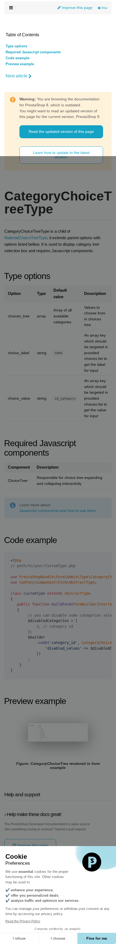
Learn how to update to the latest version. (61, 154)
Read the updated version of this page (61, 131)
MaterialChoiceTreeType (25, 238)
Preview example (20, 64)
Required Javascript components (33, 52)
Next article (16, 76)
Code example (17, 58)
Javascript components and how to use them (57, 511)
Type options (16, 46)
